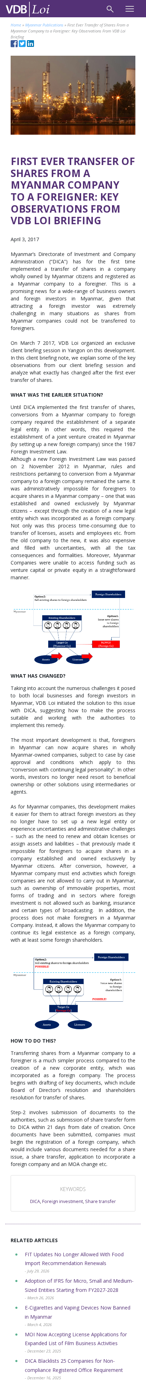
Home (16, 25)
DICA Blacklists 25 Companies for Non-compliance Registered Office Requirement (74, 1368)
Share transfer (100, 1201)
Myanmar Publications (44, 25)
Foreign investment (62, 1201)
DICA (35, 1201)
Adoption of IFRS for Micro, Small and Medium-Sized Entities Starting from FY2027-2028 (79, 1288)
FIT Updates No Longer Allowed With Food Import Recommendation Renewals (74, 1262)
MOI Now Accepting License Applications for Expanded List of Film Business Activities (76, 1342)
